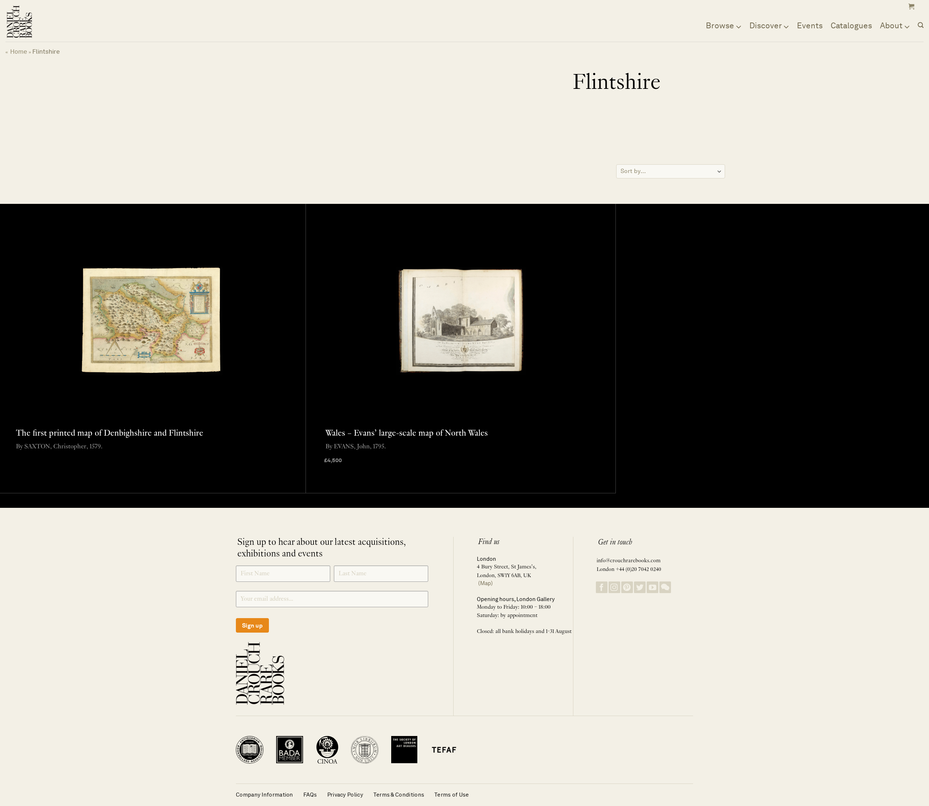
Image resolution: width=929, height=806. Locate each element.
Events (810, 25)
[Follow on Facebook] (601, 587)
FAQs (310, 794)
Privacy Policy (345, 794)
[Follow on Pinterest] (627, 587)
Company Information (264, 794)
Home (18, 51)
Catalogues (851, 25)
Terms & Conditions (398, 794)
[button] (910, 6)
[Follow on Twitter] (640, 587)
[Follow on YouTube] (652, 587)
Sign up (252, 625)
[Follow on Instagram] (614, 587)
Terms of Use (451, 794)
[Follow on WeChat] (665, 587)
